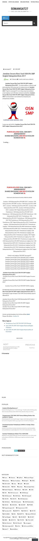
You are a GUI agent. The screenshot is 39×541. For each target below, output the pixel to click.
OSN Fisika (17, 496)
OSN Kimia (7, 502)
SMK (14, 514)
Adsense (12, 477)
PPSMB (31, 505)
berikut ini (16, 316)
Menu (6, 18)
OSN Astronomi (14, 492)
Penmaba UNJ (7, 511)
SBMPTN (17, 511)
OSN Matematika (29, 502)
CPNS (33, 480)
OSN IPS (14, 499)
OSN (5, 492)
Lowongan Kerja (30, 486)
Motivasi (18, 489)
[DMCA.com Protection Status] (19, 450)
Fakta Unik (7, 486)
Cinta (14, 483)
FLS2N (27, 483)
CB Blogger (16, 538)
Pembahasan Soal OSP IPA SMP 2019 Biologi (18, 323)
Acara (5, 477)
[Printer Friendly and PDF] (6, 79)
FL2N (20, 483)
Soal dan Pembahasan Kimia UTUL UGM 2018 (15, 433)
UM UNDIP (23, 517)
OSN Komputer (17, 502)
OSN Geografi (27, 496)
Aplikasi (20, 477)
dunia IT (6, 529)
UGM (15, 517)
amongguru (28, 523)
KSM (14, 486)
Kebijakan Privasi (24, 1)
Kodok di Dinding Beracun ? (10, 408)
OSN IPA (6, 499)
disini (28, 314)
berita (18, 526)
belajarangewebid (8, 526)
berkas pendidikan (28, 526)
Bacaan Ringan (29, 477)
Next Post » (32, 348)
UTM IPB (21, 520)
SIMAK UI (25, 511)
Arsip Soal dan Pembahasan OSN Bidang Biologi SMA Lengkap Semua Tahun (11, 348)
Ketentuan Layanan (14, 1)
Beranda (4, 1)
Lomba (20, 486)
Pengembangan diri (9, 508)
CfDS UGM (7, 483)
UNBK (5, 520)
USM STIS (13, 520)
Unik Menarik (18, 523)
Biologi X (26, 480)
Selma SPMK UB (31, 514)
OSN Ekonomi (7, 496)
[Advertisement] (19, 47)
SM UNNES (7, 514)
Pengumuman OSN (22, 508)
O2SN (25, 489)
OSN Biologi (24, 492)
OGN (32, 489)
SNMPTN (21, 514)
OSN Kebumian (24, 499)
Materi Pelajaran (8, 489)
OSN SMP (22, 505)
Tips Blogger (7, 517)
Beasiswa (6, 480)
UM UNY (31, 517)
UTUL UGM (30, 520)
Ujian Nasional (7, 523)
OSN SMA (14, 505)
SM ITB (33, 511)
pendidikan (15, 529)
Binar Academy (16, 480)
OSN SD (6, 505)
